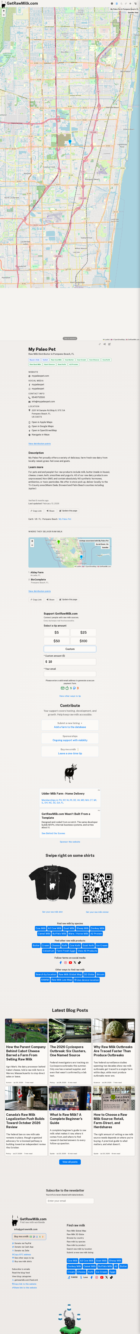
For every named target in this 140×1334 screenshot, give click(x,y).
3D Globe (89, 974)
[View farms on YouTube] (102, 1277)
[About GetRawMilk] (5, 1313)
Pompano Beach (49, 519)
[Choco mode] (126, 3)
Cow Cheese (94, 360)
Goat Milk (69, 928)
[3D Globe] (112, 3)
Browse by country (75, 1238)
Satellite (105, 547)
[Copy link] (100, 344)
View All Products (87, 950)
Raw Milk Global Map (70, 974)
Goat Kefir (62, 364)
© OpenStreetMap (118, 339)
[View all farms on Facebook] (60, 962)
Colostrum (48, 950)
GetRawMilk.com (104, 566)
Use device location (88, 980)
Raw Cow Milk (56, 360)
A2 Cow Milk (54, 928)
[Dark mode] (121, 3)
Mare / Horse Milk (78, 933)
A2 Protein (73, 364)
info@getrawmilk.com (25, 1229)
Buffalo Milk (59, 933)
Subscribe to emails (21, 1269)
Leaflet (106, 339)
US (36, 519)
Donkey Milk (97, 928)
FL (40, 519)
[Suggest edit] (109, 344)
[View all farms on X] (75, 962)
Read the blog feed (21, 1272)
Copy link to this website (25, 1284)
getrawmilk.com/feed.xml (26, 1280)
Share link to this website (25, 1287)
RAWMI (45, 979)
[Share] (104, 344)
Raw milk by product (76, 1245)
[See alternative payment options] (74, 688)
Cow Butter (69, 360)
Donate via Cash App (23, 1247)
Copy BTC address (22, 1254)
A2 (115, 1266)
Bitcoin (100, 974)
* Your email (50, 669)
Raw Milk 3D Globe (75, 1234)
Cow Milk (41, 928)
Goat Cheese (49, 364)
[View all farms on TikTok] (79, 962)
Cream (45, 945)
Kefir (64, 945)
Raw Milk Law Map (61, 979)
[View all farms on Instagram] (65, 962)
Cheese (55, 945)
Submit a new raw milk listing (80, 1252)
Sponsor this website (70, 842)
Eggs (112, 1272)
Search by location (46, 974)
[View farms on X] (106, 1277)
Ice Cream (101, 945)
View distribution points (39, 443)
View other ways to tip (70, 696)
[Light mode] (130, 3)
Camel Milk (44, 933)
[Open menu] (135, 3)
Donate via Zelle (21, 1250)
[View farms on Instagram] (96, 1277)
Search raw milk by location (79, 1249)
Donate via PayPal (22, 1243)
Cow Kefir (106, 360)
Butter (36, 945)
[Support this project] (117, 3)
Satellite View (133, 12)
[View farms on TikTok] (111, 1277)
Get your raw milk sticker (97, 912)
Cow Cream (81, 360)
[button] (4, 11)
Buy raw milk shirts (23, 1261)
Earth (30, 519)
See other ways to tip (24, 1258)
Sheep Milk (82, 928)
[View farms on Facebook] (91, 1277)
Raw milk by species (76, 1241)
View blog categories (21, 1276)
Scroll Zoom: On (102, 544)
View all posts (70, 1162)
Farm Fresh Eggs (65, 950)
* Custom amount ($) (54, 656)
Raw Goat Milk (35, 364)
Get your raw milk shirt (52, 912)
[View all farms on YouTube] (70, 962)
